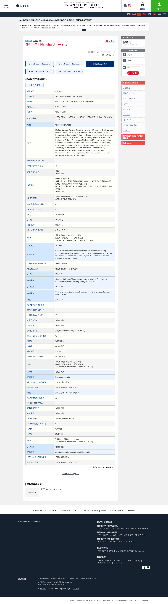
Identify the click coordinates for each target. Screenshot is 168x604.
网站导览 (95, 511)
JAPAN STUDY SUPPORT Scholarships (130, 551)
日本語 (100, 561)
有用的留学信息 (64, 511)
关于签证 (126, 115)
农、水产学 (139, 535)
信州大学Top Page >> (70, 474)
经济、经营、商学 (122, 528)
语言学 (106, 528)
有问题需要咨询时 (130, 125)
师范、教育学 (103, 542)
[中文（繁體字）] (144, 14)
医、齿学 (113, 535)
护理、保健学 (103, 535)
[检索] (133, 73)
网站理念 (43, 588)
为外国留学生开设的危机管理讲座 (133, 137)
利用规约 (104, 511)
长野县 (35, 41)
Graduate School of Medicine (69, 71)
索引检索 (86, 511)
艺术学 (121, 542)
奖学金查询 (127, 143)
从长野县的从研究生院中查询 (30, 521)
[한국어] (149, 14)
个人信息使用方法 (116, 511)
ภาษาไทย (117, 563)
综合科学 (129, 542)
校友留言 (76, 511)
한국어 (129, 561)
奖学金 (125, 104)
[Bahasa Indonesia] (160, 14)
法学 (112, 528)
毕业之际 (126, 131)
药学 (120, 535)
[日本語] (129, 14)
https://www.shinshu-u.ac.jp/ (105, 52)
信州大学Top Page (108, 55)
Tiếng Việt (136, 561)
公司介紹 (76, 588)
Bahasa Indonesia (104, 563)
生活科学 (113, 542)
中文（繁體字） (118, 561)
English (108, 561)
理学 (125, 535)
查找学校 (24, 6)
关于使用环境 (130, 511)
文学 (99, 528)
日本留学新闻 (37, 511)
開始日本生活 (128, 93)
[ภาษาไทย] (165, 14)
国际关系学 (142, 528)
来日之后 (126, 88)
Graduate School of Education (39, 64)
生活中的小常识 (129, 99)
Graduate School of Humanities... (40, 71)
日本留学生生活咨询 (130, 83)
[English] (134, 14)
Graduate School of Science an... (70, 64)
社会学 (133, 528)
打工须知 (126, 109)
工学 (131, 535)
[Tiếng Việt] (154, 14)
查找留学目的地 (50, 511)
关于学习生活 (128, 120)
